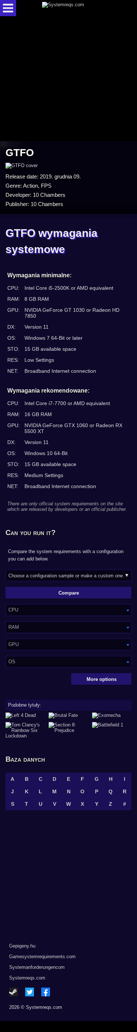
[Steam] (13, 992)
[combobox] (68, 610)
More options (102, 679)
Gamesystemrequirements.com (42, 956)
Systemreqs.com (27, 978)
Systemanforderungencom (37, 967)
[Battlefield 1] (112, 730)
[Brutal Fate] (68, 715)
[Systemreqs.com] (75, 8)
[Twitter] (29, 992)
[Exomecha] (112, 715)
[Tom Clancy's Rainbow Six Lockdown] (25, 730)
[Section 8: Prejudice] (68, 730)
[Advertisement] (68, 79)
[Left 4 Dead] (25, 715)
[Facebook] (45, 992)
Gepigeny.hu (22, 946)
